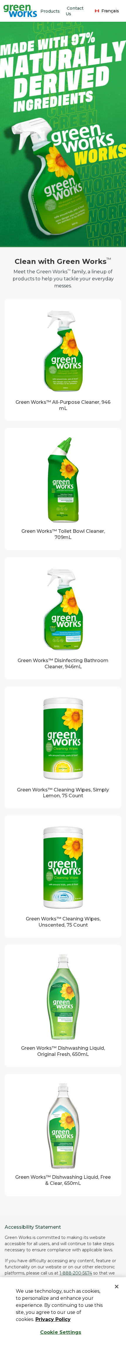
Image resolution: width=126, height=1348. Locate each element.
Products (50, 11)
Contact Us (75, 11)
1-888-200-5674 (75, 1273)
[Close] (116, 1286)
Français (110, 11)
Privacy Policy (53, 1319)
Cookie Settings (60, 1332)
